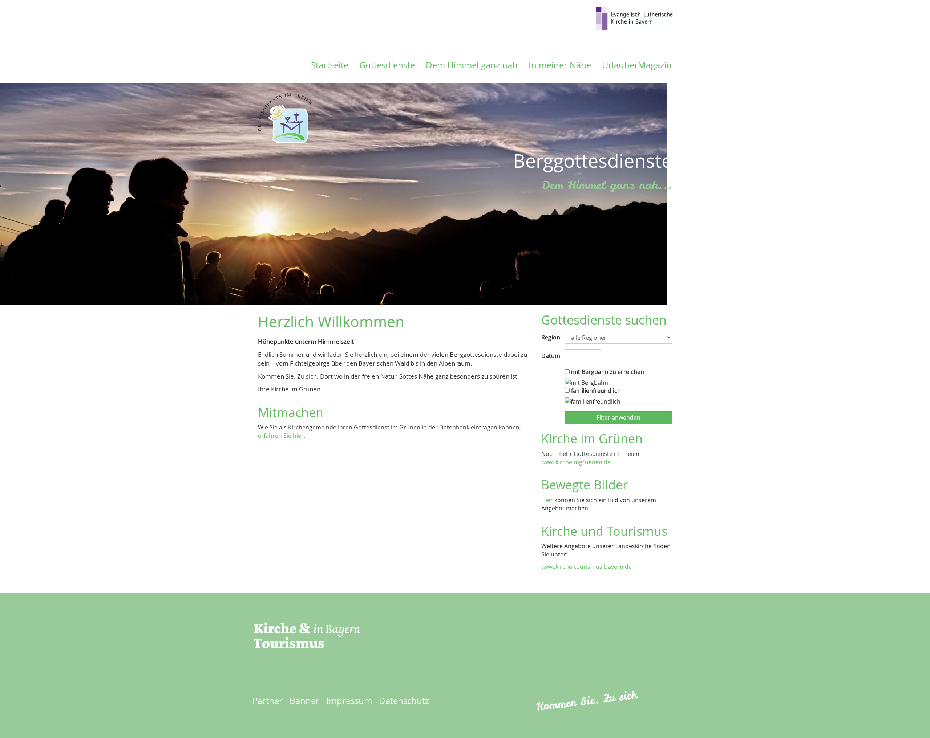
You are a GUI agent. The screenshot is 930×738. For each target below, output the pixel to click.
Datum (550, 356)
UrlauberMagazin (637, 65)
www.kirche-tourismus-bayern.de (586, 567)
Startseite (329, 65)
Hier (547, 500)
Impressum (349, 700)
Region (550, 337)
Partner (267, 700)
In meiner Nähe (560, 65)
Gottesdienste (387, 65)
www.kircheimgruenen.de (576, 462)
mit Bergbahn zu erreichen (607, 372)
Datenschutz (404, 700)
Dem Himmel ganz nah (472, 65)
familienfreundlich (595, 391)
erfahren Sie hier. (281, 436)
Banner (304, 700)
